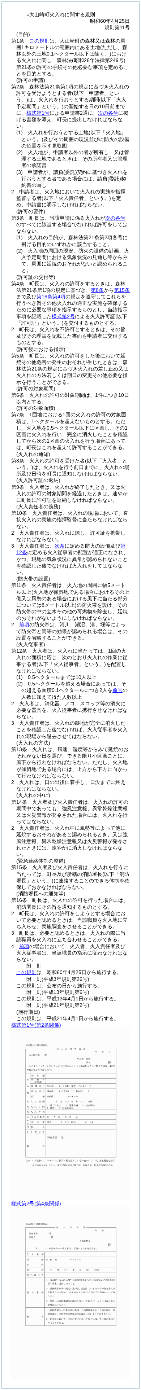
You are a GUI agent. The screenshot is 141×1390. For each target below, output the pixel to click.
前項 (24, 624)
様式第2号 (63, 316)
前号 (117, 690)
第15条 (122, 290)
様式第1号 (38, 113)
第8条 (97, 290)
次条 (60, 546)
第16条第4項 (51, 296)
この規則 (39, 41)
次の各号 (108, 113)
